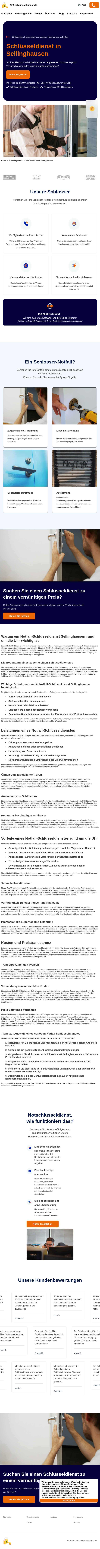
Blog (61, 13)
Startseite (6, 13)
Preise (38, 13)
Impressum (86, 13)
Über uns (50, 13)
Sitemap (76, 1522)
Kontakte (72, 13)
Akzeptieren (69, 1500)
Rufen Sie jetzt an (18, 74)
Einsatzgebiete (23, 13)
